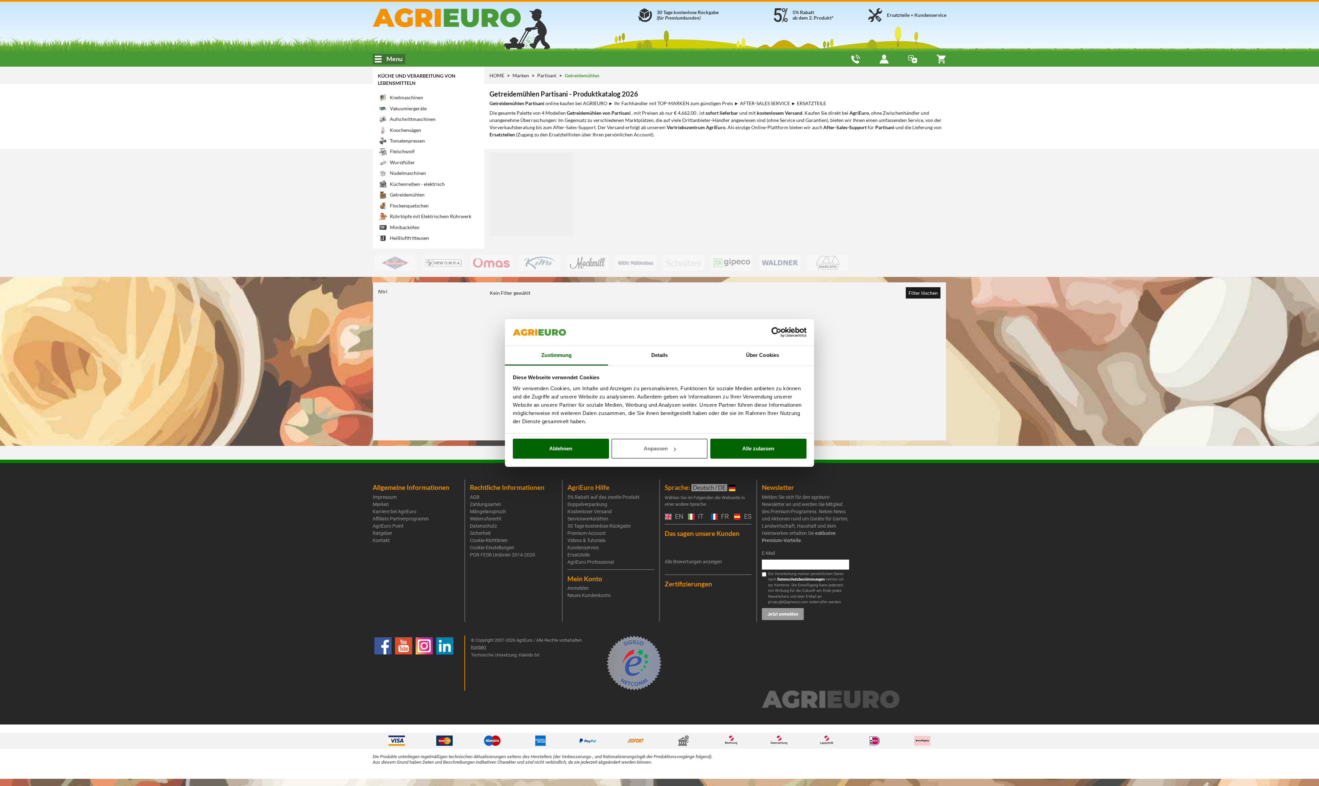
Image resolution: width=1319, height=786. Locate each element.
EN (678, 516)
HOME (496, 75)
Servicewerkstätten (587, 518)
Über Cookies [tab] (762, 355)
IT (699, 516)
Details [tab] (659, 355)
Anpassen (656, 448)
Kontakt (381, 540)
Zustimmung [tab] (556, 355)
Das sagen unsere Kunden (702, 533)
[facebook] (383, 663)
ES (747, 516)
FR (724, 516)
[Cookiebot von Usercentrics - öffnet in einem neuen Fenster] (776, 332)
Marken (521, 75)
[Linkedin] (445, 663)
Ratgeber (382, 533)
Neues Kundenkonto (589, 595)
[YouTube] (403, 663)
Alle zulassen (758, 448)
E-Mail (768, 553)
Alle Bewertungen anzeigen (693, 561)
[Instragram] (424, 663)
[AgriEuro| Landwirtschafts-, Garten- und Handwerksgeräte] (465, 17)
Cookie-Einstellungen (492, 547)
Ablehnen (560, 448)
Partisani (547, 75)
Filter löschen (923, 293)
